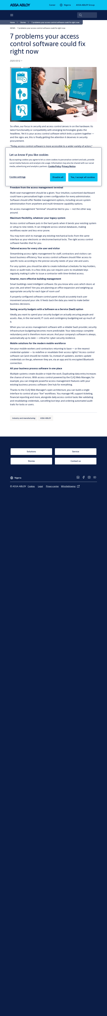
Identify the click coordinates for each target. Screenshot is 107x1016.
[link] (52, 5)
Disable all (58, 177)
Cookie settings (17, 177)
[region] (53, 166)
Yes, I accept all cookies (83, 177)
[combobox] (87, 15)
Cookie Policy (54, 166)
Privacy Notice (69, 166)
